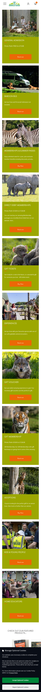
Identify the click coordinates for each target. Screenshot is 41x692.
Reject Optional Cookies (21, 687)
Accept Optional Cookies (20, 680)
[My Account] (28, 3)
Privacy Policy (13, 673)
